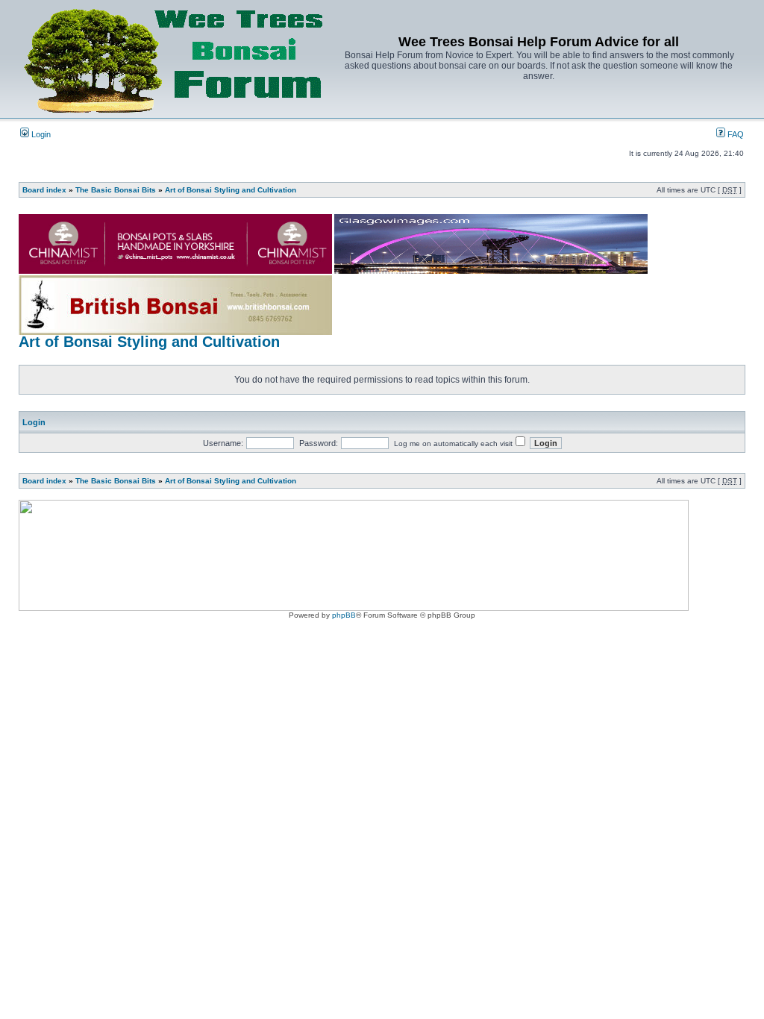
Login (40, 134)
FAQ (734, 134)
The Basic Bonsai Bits (115, 190)
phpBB (344, 615)
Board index (44, 190)
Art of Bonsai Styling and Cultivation (230, 190)
